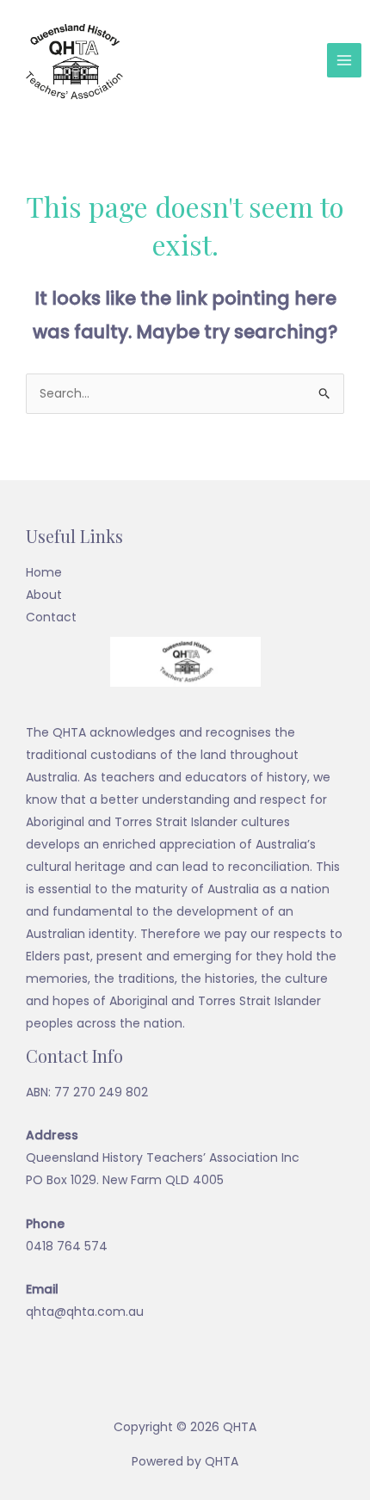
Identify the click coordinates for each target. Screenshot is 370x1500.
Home (44, 572)
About (44, 594)
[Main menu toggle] (344, 60)
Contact (51, 617)
